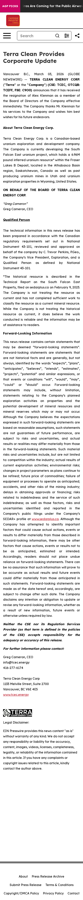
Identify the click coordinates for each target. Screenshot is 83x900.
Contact (74, 893)
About (23, 876)
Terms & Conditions (59, 885)
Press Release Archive (48, 876)
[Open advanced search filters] (66, 35)
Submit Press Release (26, 885)
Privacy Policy (53, 893)
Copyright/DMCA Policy (21, 893)
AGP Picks (10, 6)
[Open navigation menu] (7, 36)
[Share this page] (77, 36)
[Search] (57, 35)
